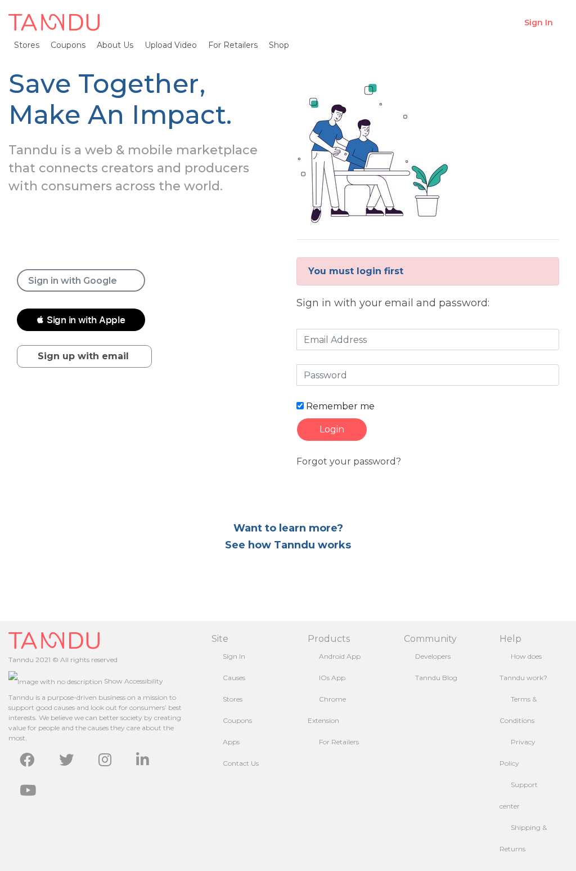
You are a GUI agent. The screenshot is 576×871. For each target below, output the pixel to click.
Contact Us (241, 763)
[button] (81, 320)
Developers (433, 656)
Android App (340, 656)
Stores (26, 45)
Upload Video (171, 45)
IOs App (332, 677)
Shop (279, 45)
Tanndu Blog (436, 677)
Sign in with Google (72, 280)
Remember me (339, 406)
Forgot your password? (348, 461)
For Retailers (233, 45)
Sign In (538, 22)
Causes (234, 677)
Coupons (68, 45)
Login (332, 429)
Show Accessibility (132, 681)
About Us (115, 45)
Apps (231, 742)
